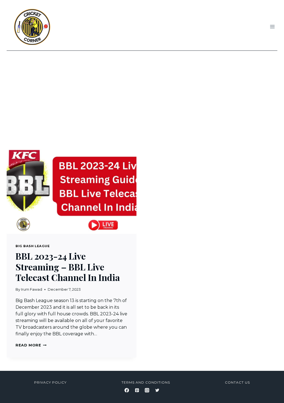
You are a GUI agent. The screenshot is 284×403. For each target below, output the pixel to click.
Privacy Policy (50, 382)
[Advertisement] (142, 92)
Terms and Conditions (145, 382)
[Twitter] (157, 390)
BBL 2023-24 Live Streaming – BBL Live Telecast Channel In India (68, 266)
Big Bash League (33, 246)
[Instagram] (147, 390)
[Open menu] (272, 26)
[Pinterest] (137, 390)
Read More (31, 345)
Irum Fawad (31, 289)
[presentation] (71, 190)
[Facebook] (126, 390)
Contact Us (237, 382)
